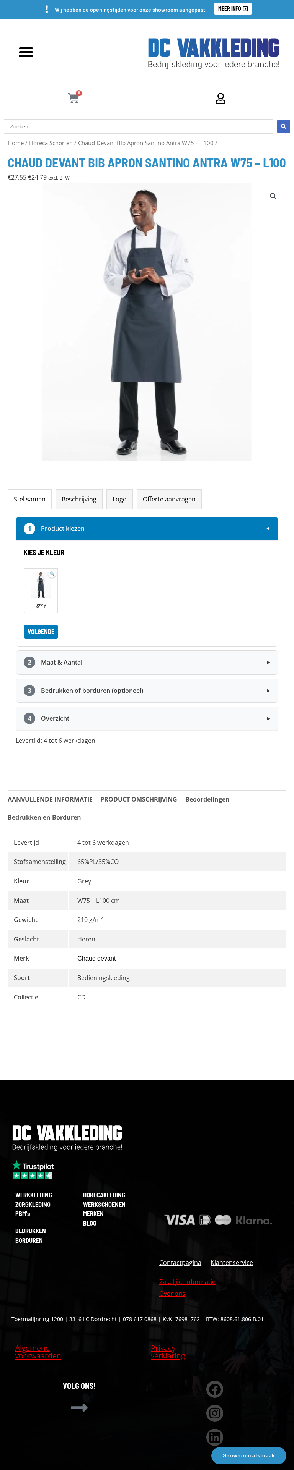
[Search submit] (283, 126)
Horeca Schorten (51, 143)
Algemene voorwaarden (38, 1352)
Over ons (172, 1293)
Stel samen (30, 499)
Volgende (41, 631)
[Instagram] (215, 1413)
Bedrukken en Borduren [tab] (44, 817)
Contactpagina (180, 1262)
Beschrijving (79, 499)
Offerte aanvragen (169, 499)
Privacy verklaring (168, 1352)
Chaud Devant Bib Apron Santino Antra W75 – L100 (146, 143)
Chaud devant (96, 958)
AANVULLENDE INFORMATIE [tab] (50, 799)
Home (16, 143)
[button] (26, 51)
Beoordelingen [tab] (207, 799)
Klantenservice (232, 1262)
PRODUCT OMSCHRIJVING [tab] (138, 799)
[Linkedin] (215, 1437)
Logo (120, 499)
